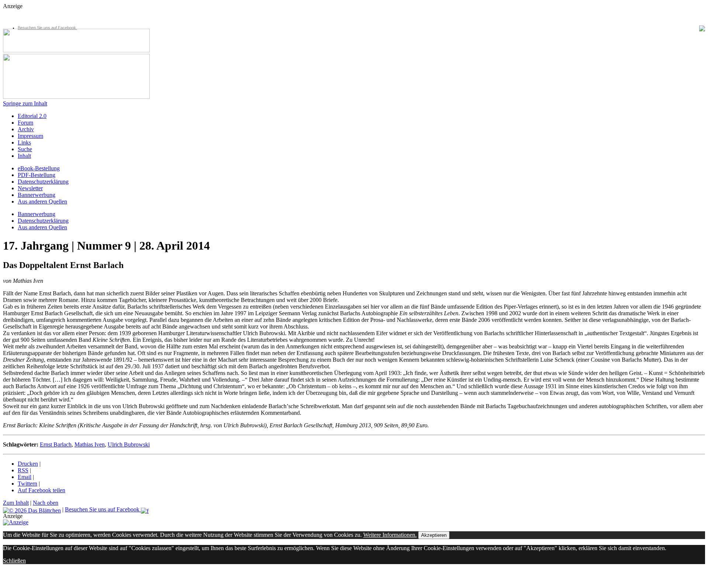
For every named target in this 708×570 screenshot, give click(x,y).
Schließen (14, 560)
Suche (25, 149)
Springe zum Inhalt (25, 103)
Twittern (27, 483)
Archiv (26, 129)
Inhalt (24, 156)
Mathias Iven (89, 444)
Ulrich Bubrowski (129, 444)
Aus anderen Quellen (42, 201)
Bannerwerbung (36, 195)
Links (24, 142)
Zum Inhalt (16, 503)
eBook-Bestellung (39, 168)
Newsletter (30, 188)
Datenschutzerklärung (43, 181)
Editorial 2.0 (32, 116)
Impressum (30, 136)
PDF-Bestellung (36, 175)
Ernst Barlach (56, 444)
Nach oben (45, 503)
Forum (25, 122)
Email (24, 477)
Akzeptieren (434, 535)
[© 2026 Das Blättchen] (32, 509)
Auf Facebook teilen (41, 490)
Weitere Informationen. (390, 535)
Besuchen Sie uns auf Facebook (47, 27)
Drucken (28, 463)
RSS (23, 470)
